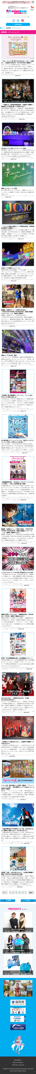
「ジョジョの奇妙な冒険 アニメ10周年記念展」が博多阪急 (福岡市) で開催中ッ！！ (17, 227)
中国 (23, 667)
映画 (19, 543)
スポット (8, 75)
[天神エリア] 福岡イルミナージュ (11, 268)
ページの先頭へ (28, 900)
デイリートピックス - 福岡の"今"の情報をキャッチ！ (13, 451)
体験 (8, 410)
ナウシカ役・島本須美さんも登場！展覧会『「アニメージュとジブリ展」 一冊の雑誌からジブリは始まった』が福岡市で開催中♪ (17, 787)
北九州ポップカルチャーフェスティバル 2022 (11, 408)
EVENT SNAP (4, 74)
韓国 (26, 667)
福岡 (13, 74)
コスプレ (28, 410)
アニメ (30, 117)
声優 (4, 712)
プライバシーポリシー (18, 1062)
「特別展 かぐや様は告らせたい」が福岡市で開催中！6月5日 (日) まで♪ (17, 742)
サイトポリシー (18, 1060)
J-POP (18, 411)
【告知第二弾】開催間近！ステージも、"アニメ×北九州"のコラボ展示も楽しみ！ (16, 396)
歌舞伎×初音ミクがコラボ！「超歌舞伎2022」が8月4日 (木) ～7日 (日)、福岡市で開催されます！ (17, 615)
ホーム (3, 28)
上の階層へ (7, 900)
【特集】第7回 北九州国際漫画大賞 (9, 667)
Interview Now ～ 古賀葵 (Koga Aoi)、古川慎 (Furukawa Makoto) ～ (15, 699)
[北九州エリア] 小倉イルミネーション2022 (13, 148)
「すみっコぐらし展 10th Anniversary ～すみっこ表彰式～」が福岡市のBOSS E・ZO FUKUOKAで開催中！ (17, 62)
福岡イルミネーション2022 (7, 157)
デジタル (15, 629)
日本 (10, 74)
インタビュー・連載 (29, 711)
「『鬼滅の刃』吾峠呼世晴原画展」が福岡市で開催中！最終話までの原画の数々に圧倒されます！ (17, 105)
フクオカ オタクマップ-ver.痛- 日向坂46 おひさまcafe (17, 572)
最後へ (31, 893)
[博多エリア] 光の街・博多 (9, 355)
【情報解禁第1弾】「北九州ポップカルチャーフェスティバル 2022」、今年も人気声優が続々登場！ (17, 483)
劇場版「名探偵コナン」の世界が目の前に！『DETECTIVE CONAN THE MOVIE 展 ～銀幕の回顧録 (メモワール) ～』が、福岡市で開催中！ (17, 311)
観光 (32, 157)
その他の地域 (4, 669)
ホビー (12, 75)
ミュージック (13, 410)
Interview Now (4, 711)
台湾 (33, 667)
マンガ (26, 117)
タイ (29, 667)
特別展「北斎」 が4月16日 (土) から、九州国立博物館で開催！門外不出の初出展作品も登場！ (17, 873)
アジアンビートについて (18, 1065)
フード (26, 74)
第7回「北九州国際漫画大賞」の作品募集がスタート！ (17, 658)
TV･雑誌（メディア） (14, 843)
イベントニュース (19, 74)
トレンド (30, 196)
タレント (19, 453)
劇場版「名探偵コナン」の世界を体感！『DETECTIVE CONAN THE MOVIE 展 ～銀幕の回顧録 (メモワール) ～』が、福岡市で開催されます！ (17, 530)
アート (16, 119)
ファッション (13, 453)
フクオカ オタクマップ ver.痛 (8, 584)
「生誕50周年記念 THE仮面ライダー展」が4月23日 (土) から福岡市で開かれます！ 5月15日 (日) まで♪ (17, 829)
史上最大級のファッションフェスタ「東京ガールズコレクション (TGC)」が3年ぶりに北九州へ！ (17, 441)
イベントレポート (15, 585)
